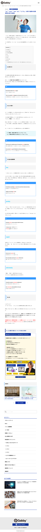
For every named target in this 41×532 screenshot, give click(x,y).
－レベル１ (7, 445)
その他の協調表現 (9, 52)
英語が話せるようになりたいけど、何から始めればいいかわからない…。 (20, 62)
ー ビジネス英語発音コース (10, 455)
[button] (9, 47)
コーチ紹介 (7, 430)
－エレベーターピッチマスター (11, 458)
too (7, 54)
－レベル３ (7, 452)
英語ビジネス (7, 461)
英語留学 (6, 471)
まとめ (7, 60)
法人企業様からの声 (9, 436)
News (6, 423)
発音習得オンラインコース (10, 439)
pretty (7, 55)
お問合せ (15, 527)
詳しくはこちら (20, 377)
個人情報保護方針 (24, 527)
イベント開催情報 (8, 426)
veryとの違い (8, 51)
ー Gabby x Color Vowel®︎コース (11, 442)
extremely (8, 59)
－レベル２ (7, 449)
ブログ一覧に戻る (20, 402)
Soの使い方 (8, 49)
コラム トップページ (9, 420)
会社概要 (19, 527)
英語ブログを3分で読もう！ (10, 465)
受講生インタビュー (9, 433)
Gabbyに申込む (21, 524)
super (7, 57)
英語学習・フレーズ (9, 468)
